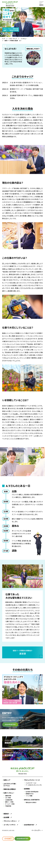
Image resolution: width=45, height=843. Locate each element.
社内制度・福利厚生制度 (32, 791)
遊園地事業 (8, 795)
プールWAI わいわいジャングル (34, 785)
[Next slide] (42, 689)
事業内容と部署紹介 (9, 789)
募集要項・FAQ (29, 794)
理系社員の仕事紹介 (31, 802)
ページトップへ (36, 830)
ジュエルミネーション (31, 783)
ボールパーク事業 (9, 804)
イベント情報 (29, 796)
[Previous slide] (2, 689)
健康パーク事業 (9, 802)
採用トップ (6, 780)
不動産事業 (8, 806)
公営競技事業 (8, 800)
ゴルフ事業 (8, 798)
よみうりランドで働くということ (9, 784)
